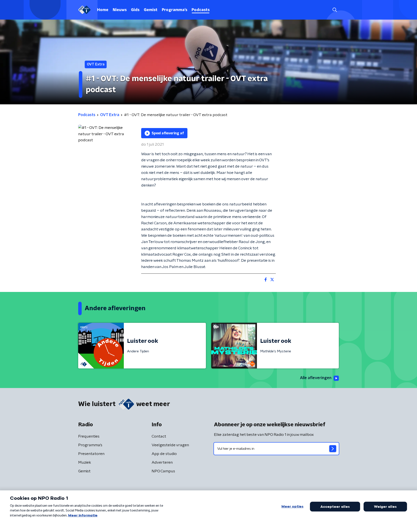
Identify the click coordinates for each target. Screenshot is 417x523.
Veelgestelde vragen (170, 445)
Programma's (174, 10)
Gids (135, 10)
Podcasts (201, 10)
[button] (334, 10)
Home (102, 10)
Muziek (84, 463)
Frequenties (88, 436)
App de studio (164, 454)
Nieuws (120, 10)
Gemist (150, 10)
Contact (159, 436)
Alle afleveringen (315, 378)
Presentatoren (91, 454)
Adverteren (162, 463)
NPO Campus (163, 471)
